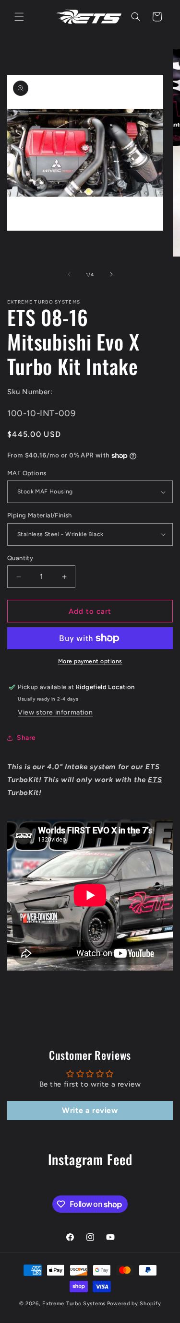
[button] (19, 16)
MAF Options (26, 473)
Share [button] (26, 738)
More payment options (90, 661)
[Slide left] (69, 274)
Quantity (20, 558)
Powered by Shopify (134, 1303)
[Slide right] (111, 274)
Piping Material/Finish (39, 515)
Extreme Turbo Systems (74, 1303)
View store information (55, 712)
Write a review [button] (90, 1110)
